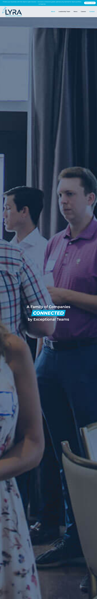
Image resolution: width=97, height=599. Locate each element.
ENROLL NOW (89, 3)
